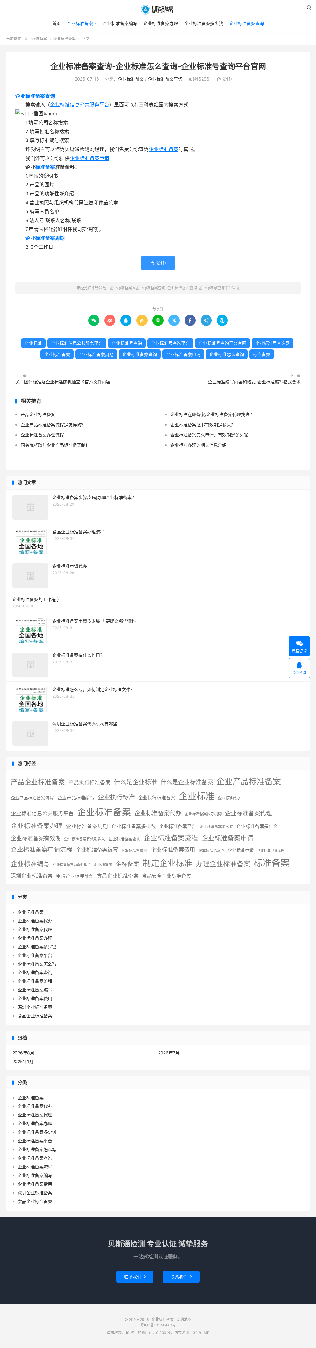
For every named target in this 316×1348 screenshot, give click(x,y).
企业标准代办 (229, 798)
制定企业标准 (168, 863)
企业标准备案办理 (160, 23)
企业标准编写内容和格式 (71, 865)
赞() (224, 78)
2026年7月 (169, 1052)
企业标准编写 (30, 864)
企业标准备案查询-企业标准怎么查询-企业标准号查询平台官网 (158, 66)
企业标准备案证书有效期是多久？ (202, 424)
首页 (56, 23)
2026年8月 (23, 1052)
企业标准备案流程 (171, 838)
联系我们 (135, 1276)
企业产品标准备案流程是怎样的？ (53, 424)
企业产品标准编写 (75, 798)
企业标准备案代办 (157, 813)
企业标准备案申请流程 (42, 849)
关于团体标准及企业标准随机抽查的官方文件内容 (62, 381)
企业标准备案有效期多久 (84, 839)
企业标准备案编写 (120, 23)
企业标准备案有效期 (36, 838)
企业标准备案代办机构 (203, 814)
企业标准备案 (158, 10)
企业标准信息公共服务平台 (79, 105)
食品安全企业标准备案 (166, 876)
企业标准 (33, 343)
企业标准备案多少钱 (203, 23)
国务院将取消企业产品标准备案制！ (55, 445)
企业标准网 (103, 865)
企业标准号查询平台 (170, 343)
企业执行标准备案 (156, 798)
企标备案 (127, 864)
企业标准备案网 (134, 850)
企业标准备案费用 (173, 849)
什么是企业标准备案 (186, 782)
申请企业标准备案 (74, 876)
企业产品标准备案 (249, 781)
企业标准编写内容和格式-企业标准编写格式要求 (254, 381)
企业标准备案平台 (177, 826)
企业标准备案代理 (248, 813)
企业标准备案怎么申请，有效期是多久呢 (209, 434)
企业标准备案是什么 (257, 826)
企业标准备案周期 (45, 238)
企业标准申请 (241, 850)
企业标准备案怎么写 (216, 827)
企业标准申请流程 (270, 851)
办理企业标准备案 (223, 864)
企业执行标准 (116, 797)
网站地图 (184, 1319)
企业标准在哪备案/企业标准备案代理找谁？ (212, 414)
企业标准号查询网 (272, 343)
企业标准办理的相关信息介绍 (198, 445)
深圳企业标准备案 (32, 876)
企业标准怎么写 (211, 850)
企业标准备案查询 (246, 23)
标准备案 (45, 167)
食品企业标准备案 (118, 876)
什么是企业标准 (135, 782)
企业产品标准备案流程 (32, 797)
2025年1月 (23, 1061)
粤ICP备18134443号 (158, 1325)
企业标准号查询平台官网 (222, 343)
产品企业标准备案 (38, 414)
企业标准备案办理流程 (42, 434)
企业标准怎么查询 (227, 354)
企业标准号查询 (127, 343)
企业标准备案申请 (89, 158)
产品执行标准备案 (89, 782)
